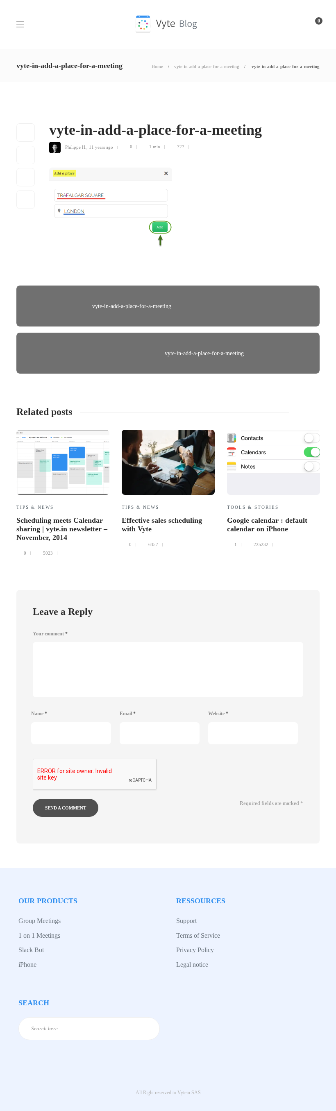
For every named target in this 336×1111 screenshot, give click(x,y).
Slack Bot (31, 949)
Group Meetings (39, 920)
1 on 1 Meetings (39, 935)
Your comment (50, 634)
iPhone (27, 964)
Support (186, 920)
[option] (63, 491)
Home (157, 66)
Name (39, 713)
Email (128, 713)
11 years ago (101, 146)
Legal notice (192, 964)
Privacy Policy (195, 949)
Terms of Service (198, 935)
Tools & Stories (253, 507)
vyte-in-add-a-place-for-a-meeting (206, 66)
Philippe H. (75, 146)
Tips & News (35, 507)
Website (218, 713)
